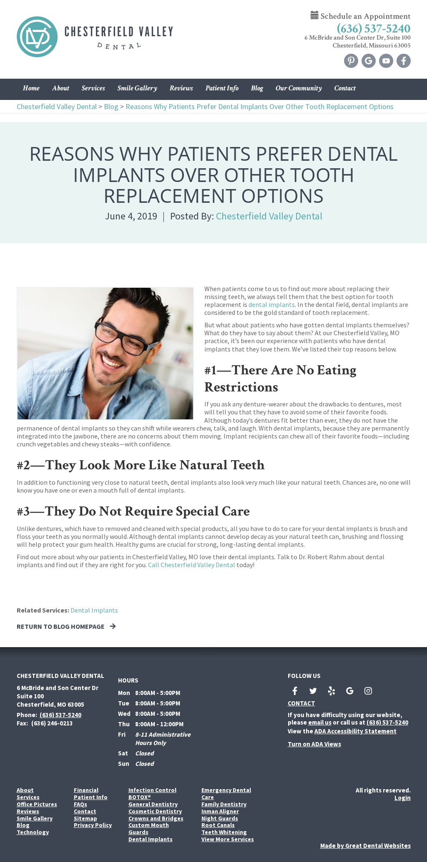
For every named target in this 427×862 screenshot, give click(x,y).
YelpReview (331, 691)
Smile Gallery (35, 818)
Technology (33, 832)
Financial (86, 790)
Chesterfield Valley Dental (57, 106)
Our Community (299, 88)
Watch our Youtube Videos (386, 61)
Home (31, 88)
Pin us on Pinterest (351, 61)
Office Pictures (37, 804)
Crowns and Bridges (155, 818)
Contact (345, 88)
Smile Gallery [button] (137, 88)
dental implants (272, 304)
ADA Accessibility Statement (355, 731)
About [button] (60, 88)
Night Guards (219, 818)
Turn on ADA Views (314, 744)
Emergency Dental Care (226, 794)
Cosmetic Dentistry (155, 811)
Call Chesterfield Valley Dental (191, 565)
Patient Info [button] (222, 88)
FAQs (80, 804)
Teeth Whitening (224, 832)
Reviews (181, 88)
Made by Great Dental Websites (365, 846)
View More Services (227, 839)
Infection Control (152, 790)
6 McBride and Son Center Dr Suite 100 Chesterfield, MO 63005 (57, 696)
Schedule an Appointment (365, 16)
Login (402, 798)
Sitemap (85, 818)
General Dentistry (153, 804)
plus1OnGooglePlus (350, 691)
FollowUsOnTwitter (313, 691)
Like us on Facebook (404, 61)
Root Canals (218, 825)
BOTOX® (139, 797)
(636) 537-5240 (374, 28)
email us (320, 722)
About (25, 790)
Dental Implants (94, 610)
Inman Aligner (220, 811)
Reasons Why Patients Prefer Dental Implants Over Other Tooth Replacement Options (260, 106)
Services (93, 88)
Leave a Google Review (369, 61)
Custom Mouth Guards (148, 829)
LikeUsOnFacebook (295, 691)
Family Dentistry (223, 804)
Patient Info (91, 797)
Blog (257, 88)
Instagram (368, 691)
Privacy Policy (93, 825)
